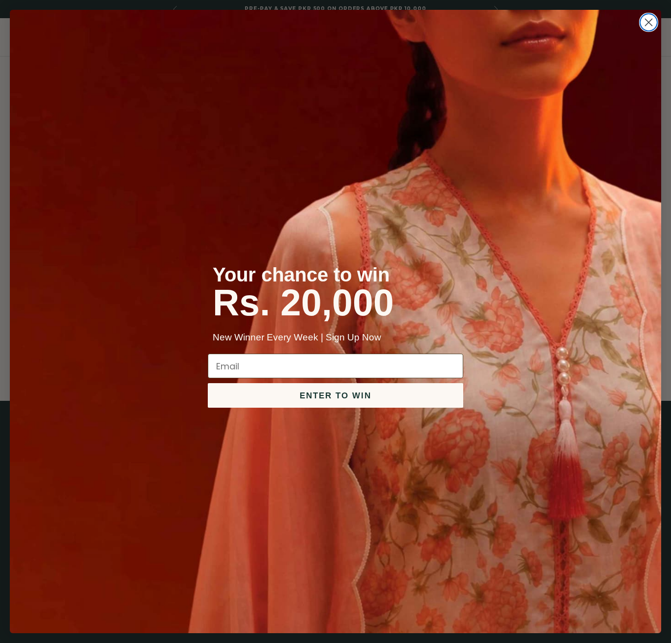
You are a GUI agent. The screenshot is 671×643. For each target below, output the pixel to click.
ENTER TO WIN (335, 395)
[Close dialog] (648, 22)
